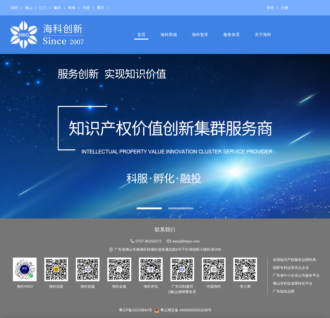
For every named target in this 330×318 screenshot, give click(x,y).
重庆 (100, 8)
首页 (141, 34)
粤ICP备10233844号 (135, 310)
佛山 (28, 8)
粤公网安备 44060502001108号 (185, 310)
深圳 (14, 8)
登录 (270, 8)
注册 (284, 8)
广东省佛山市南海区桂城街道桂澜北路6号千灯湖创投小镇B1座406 (167, 249)
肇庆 (57, 8)
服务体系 (231, 34)
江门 (42, 8)
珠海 (71, 8)
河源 (86, 8)
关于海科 (263, 34)
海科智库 (200, 34)
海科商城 (168, 34)
